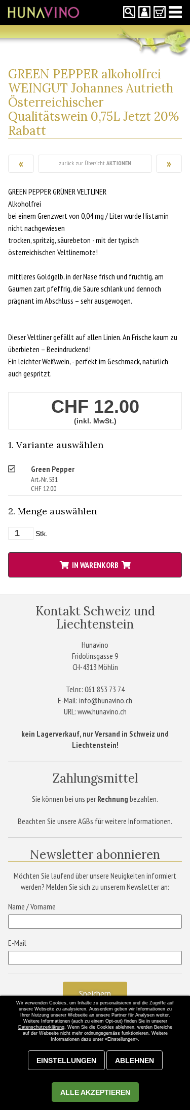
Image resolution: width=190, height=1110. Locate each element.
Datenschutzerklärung (41, 1027)
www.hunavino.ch (102, 711)
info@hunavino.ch (105, 700)
